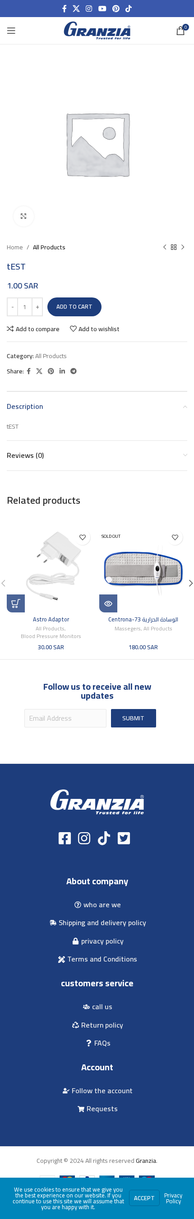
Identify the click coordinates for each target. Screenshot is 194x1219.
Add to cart (74, 306)
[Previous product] (164, 247)
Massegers (128, 629)
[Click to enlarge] (24, 216)
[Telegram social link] (73, 371)
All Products (49, 247)
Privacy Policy (173, 1198)
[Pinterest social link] (115, 8)
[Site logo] (97, 30)
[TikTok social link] (129, 8)
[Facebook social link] (64, 8)
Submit (133, 718)
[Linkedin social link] (62, 371)
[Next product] (182, 247)
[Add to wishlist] (82, 537)
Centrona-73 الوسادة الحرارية (143, 619)
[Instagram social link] (89, 8)
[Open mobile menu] (11, 31)
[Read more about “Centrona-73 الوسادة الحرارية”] (108, 603)
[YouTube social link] (102, 8)
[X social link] (76, 8)
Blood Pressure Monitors (51, 636)
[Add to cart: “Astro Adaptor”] (16, 603)
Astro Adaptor (51, 619)
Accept (144, 1197)
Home (15, 247)
